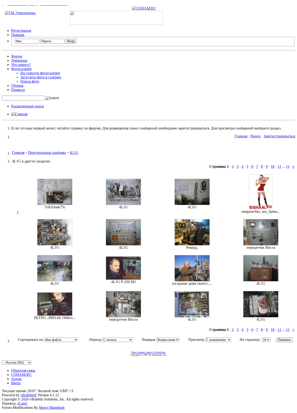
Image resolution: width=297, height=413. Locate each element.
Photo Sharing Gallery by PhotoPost (148, 352)
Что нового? (21, 65)
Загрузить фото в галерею (40, 77)
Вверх (16, 383)
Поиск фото (29, 81)
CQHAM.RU (21, 375)
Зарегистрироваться (279, 136)
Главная (241, 136)
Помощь (17, 35)
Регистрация (21, 30)
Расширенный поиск (27, 106)
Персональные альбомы (47, 153)
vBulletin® (28, 395)
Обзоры (17, 85)
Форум (16, 56)
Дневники (19, 60)
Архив (16, 379)
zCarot (22, 403)
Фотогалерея (21, 69)
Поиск (255, 136)
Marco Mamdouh (52, 408)
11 (279, 166)
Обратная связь (23, 370)
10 (272, 166)
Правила (18, 90)
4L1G (74, 153)
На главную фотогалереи (40, 73)
